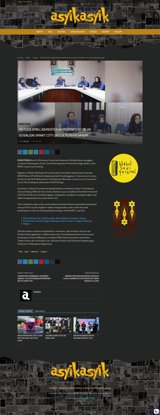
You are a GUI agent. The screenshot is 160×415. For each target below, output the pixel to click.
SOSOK (93, 31)
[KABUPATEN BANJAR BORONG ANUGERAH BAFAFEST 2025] (86, 325)
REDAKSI (63, 388)
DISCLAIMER (98, 388)
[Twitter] (137, 1)
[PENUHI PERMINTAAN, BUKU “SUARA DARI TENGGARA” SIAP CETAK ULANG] (30, 325)
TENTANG (53, 388)
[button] (140, 32)
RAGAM (118, 31)
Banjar (27, 251)
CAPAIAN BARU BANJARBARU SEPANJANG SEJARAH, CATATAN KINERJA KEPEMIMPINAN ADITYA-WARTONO (33, 278)
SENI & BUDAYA (78, 31)
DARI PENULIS (40, 311)
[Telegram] (36, 152)
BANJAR (35, 58)
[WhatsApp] (30, 152)
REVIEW (105, 31)
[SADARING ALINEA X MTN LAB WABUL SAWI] (58, 325)
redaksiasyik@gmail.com (85, 398)
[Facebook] (129, 1)
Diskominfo (34, 251)
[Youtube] (141, 1)
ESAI (50, 31)
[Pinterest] (41, 152)
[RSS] (133, 1)
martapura (44, 251)
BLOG (108, 388)
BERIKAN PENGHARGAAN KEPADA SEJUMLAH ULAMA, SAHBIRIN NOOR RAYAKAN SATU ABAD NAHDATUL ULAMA (81, 278)
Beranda (20, 58)
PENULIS (88, 388)
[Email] (57, 152)
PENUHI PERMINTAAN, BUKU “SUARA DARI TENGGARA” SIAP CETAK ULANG (30, 338)
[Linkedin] (46, 152)
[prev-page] (18, 345)
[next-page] (22, 345)
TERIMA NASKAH (75, 388)
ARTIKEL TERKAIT (25, 311)
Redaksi (26, 141)
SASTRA (61, 31)
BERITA (39, 31)
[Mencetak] (52, 152)
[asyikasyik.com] (80, 16)
